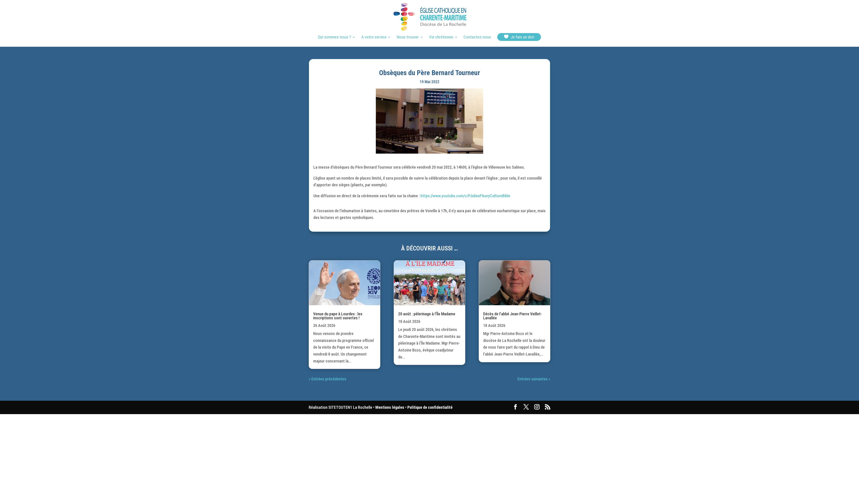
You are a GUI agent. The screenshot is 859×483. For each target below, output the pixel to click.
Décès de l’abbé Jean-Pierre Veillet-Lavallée (512, 315)
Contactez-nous (477, 38)
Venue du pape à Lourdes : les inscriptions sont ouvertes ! (337, 315)
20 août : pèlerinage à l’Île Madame (426, 313)
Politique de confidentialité (430, 407)
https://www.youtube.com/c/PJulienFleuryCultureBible (465, 195)
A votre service (374, 38)
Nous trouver (408, 38)
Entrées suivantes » (533, 379)
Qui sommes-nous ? (334, 38)
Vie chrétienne (441, 38)
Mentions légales (389, 407)
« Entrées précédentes (327, 379)
